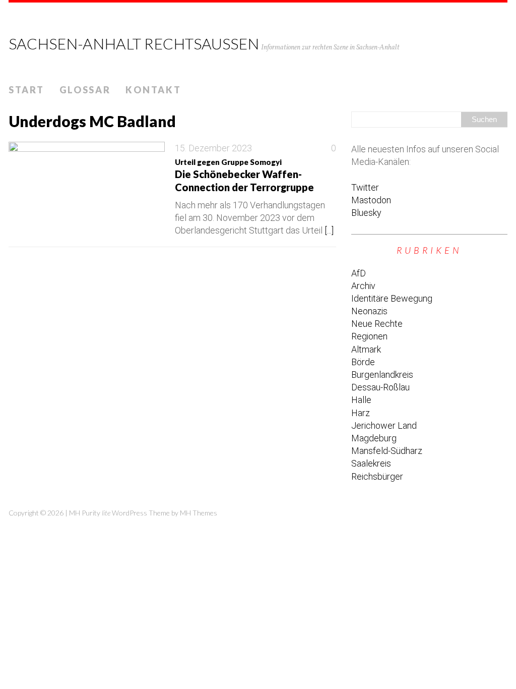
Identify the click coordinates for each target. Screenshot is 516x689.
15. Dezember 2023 (213, 148)
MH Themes (198, 512)
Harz (360, 413)
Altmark (366, 349)
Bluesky (366, 212)
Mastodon (371, 200)
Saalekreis (371, 463)
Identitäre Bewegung (391, 298)
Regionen (369, 336)
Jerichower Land (384, 425)
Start (26, 89)
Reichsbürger (377, 476)
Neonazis (369, 311)
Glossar (85, 89)
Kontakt (153, 89)
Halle (361, 399)
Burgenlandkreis (382, 374)
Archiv (363, 285)
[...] (329, 230)
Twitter (365, 187)
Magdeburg (374, 438)
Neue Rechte (377, 323)
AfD (358, 273)
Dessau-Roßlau (380, 387)
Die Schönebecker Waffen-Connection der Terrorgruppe (244, 175)
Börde (363, 362)
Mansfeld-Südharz (386, 450)
